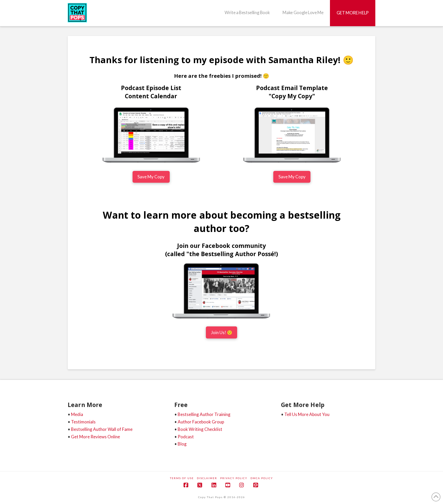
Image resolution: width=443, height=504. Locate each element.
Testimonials (83, 421)
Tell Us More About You (306, 414)
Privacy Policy (233, 478)
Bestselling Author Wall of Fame (102, 429)
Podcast (186, 436)
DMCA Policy (261, 478)
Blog (182, 444)
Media (77, 414)
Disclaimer (207, 478)
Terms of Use (182, 478)
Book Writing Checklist (200, 429)
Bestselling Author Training (204, 414)
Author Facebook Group (201, 421)
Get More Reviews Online (95, 436)
